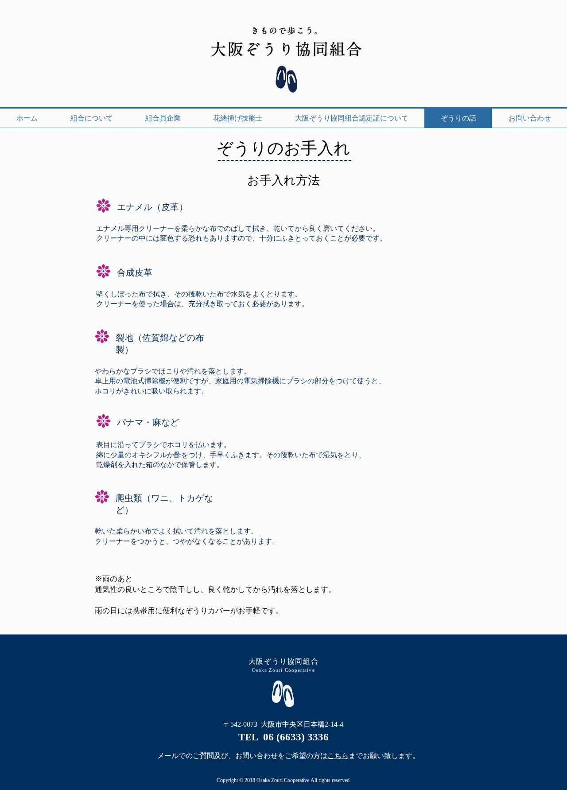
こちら (338, 755)
